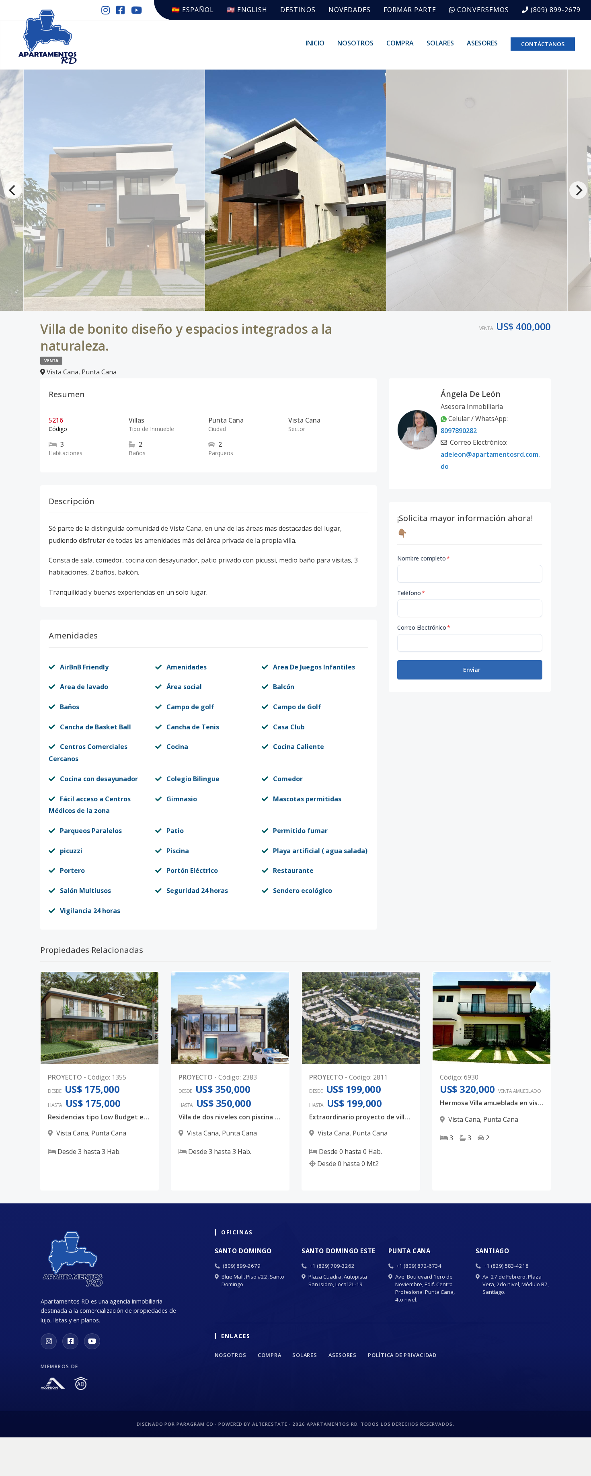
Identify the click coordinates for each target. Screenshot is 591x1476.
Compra (400, 43)
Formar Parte (410, 9)
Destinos (298, 9)
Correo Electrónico (423, 627)
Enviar (471, 669)
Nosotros (355, 43)
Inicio (315, 43)
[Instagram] (49, 1341)
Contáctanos (542, 44)
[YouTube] (92, 1341)
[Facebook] (70, 1341)
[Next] (578, 190)
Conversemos (482, 9)
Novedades (349, 9)
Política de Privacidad (402, 1355)
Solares (440, 43)
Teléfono (411, 593)
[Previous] (13, 190)
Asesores (482, 43)
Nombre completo (423, 558)
